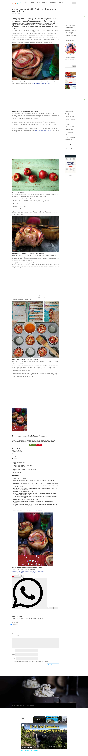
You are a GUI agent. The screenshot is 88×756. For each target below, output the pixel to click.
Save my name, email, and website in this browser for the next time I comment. (31, 661)
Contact (60, 2)
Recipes (32, 2)
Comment (14, 637)
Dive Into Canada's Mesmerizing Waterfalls (35, 725)
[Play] (52, 720)
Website (13, 658)
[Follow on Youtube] (71, 693)
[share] (65, 725)
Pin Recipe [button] (40, 444)
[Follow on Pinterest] (74, 693)
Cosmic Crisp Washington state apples (44, 130)
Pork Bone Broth (69, 114)
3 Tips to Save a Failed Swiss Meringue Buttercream (70, 139)
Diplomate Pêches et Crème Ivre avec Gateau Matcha (24, 572)
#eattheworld (45, 2)
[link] (23, 725)
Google (70, 175)
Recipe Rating (15, 621)
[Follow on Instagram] (66, 693)
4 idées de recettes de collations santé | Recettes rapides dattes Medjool (28, 571)
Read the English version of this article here (41, 83)
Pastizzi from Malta (70, 136)
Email (13, 654)
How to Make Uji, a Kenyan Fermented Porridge (69, 111)
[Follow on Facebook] (64, 693)
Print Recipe (32, 444)
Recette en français (16, 13)
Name (13, 650)
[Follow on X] (69, 693)
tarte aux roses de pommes (35, 510)
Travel (38, 2)
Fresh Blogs (53, 2)
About (26, 2)
